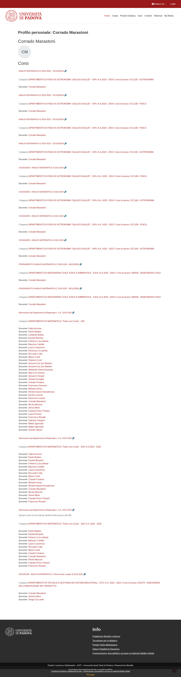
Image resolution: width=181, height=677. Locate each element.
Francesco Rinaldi (37, 417)
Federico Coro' (35, 360)
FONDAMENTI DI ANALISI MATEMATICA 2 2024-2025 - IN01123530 (49, 288)
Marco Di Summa (36, 373)
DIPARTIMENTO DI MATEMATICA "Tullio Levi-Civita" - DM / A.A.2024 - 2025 (64, 447)
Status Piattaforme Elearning (105, 649)
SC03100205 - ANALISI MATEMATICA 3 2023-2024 (41, 168)
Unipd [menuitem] (115, 16)
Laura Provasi (34, 414)
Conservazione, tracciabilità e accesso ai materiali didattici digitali (106, 671)
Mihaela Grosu (35, 389)
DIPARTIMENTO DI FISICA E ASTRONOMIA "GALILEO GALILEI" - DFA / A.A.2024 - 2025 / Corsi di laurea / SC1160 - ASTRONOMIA (91, 152)
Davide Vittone (35, 430)
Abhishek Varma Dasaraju (40, 370)
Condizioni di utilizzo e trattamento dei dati (66, 671)
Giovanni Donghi (36, 376)
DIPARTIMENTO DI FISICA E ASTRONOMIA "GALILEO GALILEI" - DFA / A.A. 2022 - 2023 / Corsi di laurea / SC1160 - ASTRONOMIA (91, 249)
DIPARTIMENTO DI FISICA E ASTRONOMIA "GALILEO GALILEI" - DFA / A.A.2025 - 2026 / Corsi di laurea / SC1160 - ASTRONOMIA (91, 79)
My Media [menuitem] (169, 16)
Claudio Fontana (36, 382)
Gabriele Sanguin (36, 420)
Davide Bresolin (35, 338)
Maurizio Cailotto (36, 344)
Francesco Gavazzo (37, 385)
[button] (158, 4)
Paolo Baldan (34, 332)
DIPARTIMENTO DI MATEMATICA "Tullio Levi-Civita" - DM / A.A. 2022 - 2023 (64, 524)
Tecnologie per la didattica (104, 640)
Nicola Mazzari (35, 404)
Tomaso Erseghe (36, 379)
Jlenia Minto (34, 408)
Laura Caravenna (36, 347)
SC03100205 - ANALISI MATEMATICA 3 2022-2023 (41, 216)
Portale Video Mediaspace (104, 645)
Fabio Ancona (34, 328)
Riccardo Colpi (35, 354)
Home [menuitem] (107, 16)
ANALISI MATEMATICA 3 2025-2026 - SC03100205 (41, 71)
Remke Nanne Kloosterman (41, 392)
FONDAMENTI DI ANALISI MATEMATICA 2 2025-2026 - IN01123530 (49, 264)
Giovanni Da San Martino (40, 363)
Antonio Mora (34, 596)
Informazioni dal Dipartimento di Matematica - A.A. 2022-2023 (45, 510)
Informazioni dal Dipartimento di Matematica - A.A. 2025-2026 (45, 312)
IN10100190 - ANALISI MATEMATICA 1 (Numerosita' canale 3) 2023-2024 (51, 574)
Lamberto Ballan (36, 335)
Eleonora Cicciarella (38, 351)
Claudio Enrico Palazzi (39, 411)
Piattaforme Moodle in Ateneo (106, 636)
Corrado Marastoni (37, 87)
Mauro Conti (34, 357)
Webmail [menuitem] (158, 16)
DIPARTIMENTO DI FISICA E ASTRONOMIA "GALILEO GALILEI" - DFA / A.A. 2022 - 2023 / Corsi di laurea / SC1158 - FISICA (87, 224)
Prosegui (91, 675)
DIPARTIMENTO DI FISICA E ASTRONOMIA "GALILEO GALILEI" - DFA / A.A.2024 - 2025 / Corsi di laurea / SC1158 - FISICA (87, 128)
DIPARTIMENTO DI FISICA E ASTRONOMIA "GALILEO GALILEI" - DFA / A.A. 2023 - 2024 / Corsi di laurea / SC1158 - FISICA (87, 176)
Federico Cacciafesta (38, 341)
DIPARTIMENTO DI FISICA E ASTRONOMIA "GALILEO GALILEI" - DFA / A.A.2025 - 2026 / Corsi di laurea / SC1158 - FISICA (87, 104)
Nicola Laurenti (35, 395)
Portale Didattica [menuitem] (128, 16)
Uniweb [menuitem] (148, 16)
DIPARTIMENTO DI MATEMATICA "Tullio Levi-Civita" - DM (56, 321)
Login (173, 4)
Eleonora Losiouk (36, 398)
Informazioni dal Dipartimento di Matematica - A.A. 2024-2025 (45, 438)
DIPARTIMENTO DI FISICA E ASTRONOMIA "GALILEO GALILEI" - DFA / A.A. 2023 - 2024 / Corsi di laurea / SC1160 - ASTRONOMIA (91, 200)
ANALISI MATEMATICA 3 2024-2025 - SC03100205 (41, 119)
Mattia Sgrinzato (36, 423)
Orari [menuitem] (140, 16)
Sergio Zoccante (36, 599)
